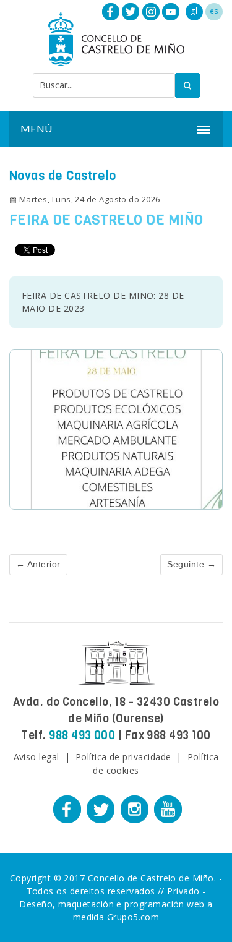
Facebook (110, 11)
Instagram (151, 11)
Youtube (170, 11)
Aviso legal (36, 757)
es (214, 11)
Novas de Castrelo (62, 176)
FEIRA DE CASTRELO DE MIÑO (106, 220)
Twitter (130, 11)
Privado (183, 891)
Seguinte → (191, 564)
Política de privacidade (123, 757)
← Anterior (38, 564)
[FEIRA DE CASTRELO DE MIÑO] (116, 428)
